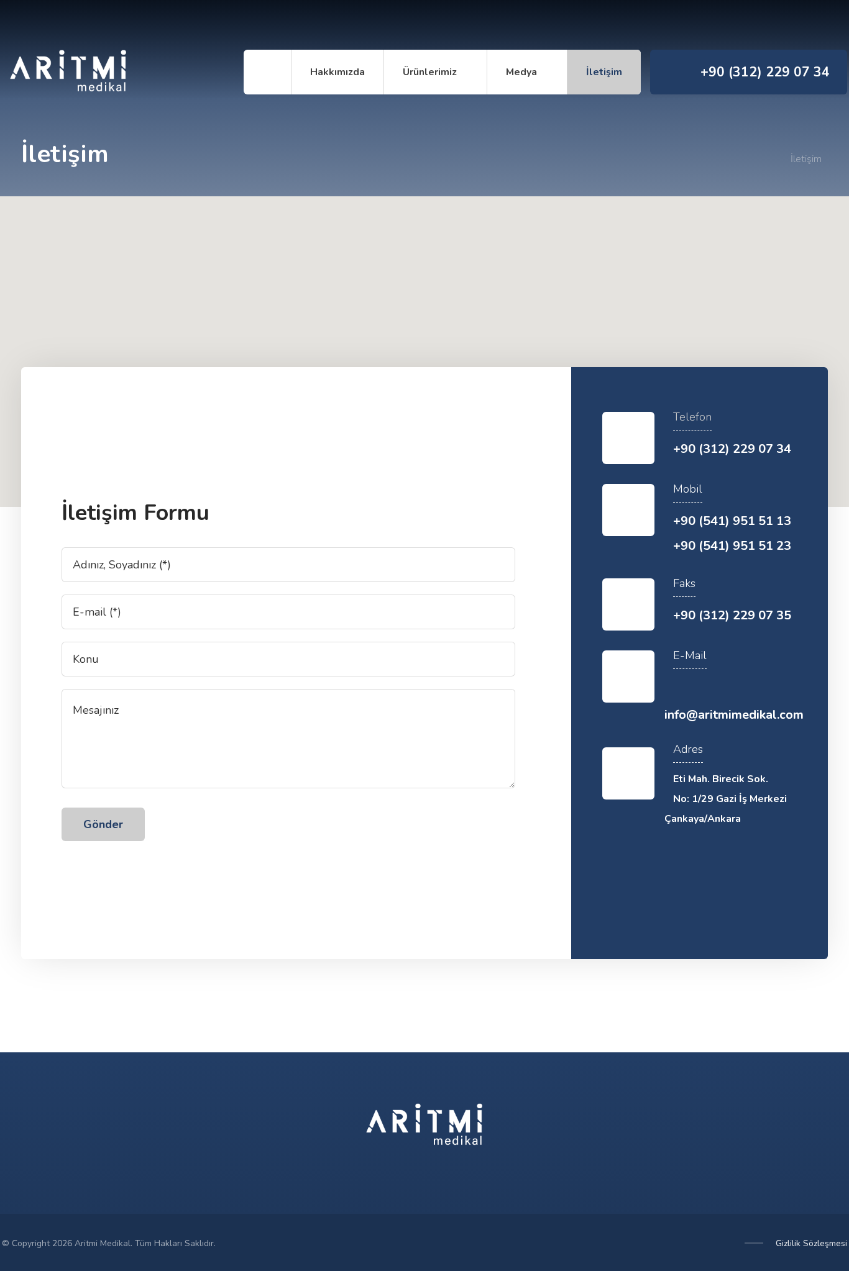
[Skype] (822, 24)
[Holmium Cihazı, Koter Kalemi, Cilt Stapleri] (68, 73)
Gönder (103, 824)
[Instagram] (772, 24)
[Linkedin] (767, 903)
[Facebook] (747, 24)
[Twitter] (797, 24)
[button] (424, 344)
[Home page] (772, 159)
